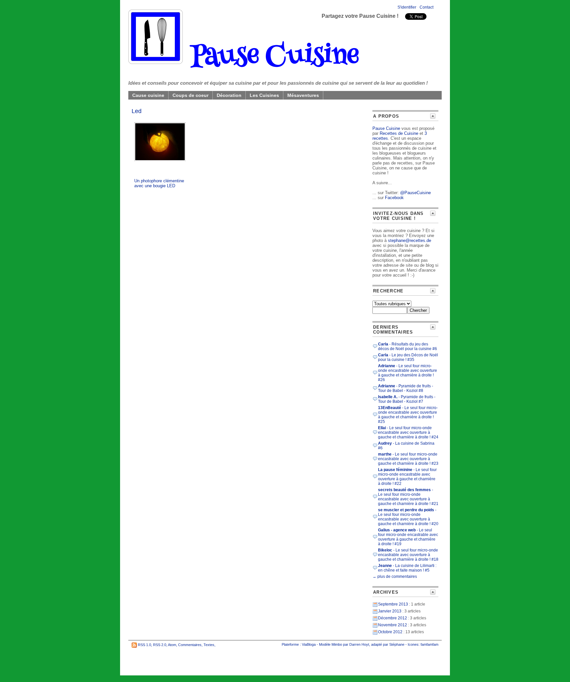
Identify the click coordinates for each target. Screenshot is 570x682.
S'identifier (406, 7)
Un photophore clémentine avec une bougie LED (159, 183)
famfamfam (429, 644)
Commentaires (190, 645)
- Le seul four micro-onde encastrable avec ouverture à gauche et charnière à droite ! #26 (407, 373)
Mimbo (337, 644)
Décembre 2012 (392, 618)
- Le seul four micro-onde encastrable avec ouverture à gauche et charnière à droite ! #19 (408, 537)
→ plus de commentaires (394, 576)
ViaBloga (309, 644)
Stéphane (396, 644)
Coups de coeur (190, 95)
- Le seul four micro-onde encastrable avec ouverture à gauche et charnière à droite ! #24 (408, 432)
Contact (426, 7)
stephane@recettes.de (409, 240)
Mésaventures (303, 95)
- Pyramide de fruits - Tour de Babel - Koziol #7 (406, 399)
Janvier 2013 (389, 611)
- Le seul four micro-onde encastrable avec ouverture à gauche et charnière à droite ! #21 (408, 497)
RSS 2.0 (159, 645)
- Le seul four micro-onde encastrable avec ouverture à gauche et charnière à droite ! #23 (408, 459)
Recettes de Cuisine (399, 133)
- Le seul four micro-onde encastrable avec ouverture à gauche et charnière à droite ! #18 (408, 555)
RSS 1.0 (144, 645)
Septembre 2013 (393, 604)
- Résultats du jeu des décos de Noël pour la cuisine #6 (407, 346)
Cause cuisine (148, 95)
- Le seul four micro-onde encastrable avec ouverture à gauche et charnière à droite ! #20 (408, 517)
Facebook (394, 197)
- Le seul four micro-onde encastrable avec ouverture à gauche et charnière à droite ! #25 (408, 414)
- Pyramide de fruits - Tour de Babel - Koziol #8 (405, 388)
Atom (172, 645)
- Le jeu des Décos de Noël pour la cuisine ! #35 (408, 357)
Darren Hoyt (359, 644)
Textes (209, 645)
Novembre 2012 (392, 625)
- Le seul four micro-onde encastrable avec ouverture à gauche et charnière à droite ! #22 (407, 476)
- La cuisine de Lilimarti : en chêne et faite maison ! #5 (407, 568)
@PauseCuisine (415, 192)
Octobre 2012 (390, 632)
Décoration (229, 95)
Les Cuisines (264, 95)
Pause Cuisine (271, 57)
